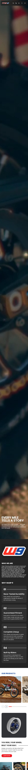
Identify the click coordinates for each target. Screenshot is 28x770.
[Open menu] (25, 3)
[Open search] (13, 3)
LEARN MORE (6, 755)
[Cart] (16, 3)
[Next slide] (6, 706)
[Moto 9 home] (5, 3)
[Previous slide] (3, 706)
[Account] (19, 3)
